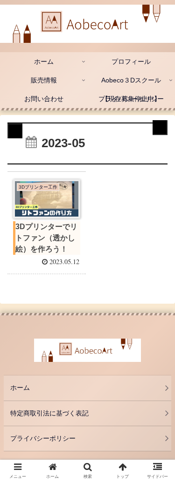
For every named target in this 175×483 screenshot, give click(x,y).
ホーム (20, 387)
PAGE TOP (160, 461)
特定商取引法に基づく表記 (49, 413)
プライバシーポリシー (43, 438)
